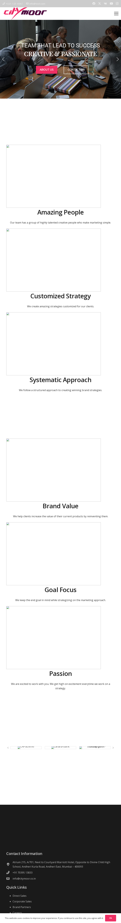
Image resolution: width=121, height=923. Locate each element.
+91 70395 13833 (22, 872)
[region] (60, 59)
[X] (99, 3)
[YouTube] (111, 3)
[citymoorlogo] (25, 13)
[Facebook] (93, 3)
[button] (116, 13)
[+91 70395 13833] (9, 872)
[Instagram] (117, 3)
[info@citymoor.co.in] (9, 878)
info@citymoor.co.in (24, 878)
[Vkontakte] (105, 3)
